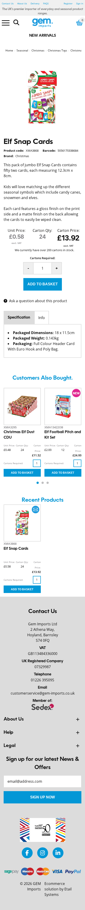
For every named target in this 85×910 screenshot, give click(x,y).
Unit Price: (16, 230)
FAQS (46, 3)
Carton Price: (68, 230)
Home (9, 50)
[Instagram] (42, 852)
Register (68, 3)
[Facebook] (27, 852)
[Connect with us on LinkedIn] (58, 852)
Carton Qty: (42, 230)
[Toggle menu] (5, 22)
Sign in (79, 3)
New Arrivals (42, 36)
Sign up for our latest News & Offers (42, 763)
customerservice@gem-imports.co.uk (43, 693)
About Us (22, 3)
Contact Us (8, 3)
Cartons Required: (42, 258)
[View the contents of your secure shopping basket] (79, 23)
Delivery (35, 3)
